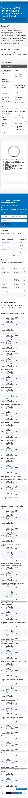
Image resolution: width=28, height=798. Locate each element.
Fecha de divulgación (19, 85)
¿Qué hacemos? (4, 2)
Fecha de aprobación (7, 90)
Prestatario (5, 79)
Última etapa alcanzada (20, 121)
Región (3, 106)
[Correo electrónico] (3, 793)
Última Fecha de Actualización (18, 127)
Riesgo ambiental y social (6, 116)
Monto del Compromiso (7, 111)
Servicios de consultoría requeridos (7, 122)
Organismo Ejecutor (19, 97)
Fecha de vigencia (18, 90)
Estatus (16, 70)
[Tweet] (8, 793)
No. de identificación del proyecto (7, 71)
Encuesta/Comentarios (21, 788)
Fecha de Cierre (18, 115)
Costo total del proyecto (5, 98)
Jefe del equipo (18, 74)
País (3, 85)
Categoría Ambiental (19, 111)
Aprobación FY (18, 106)
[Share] (14, 793)
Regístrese (5, 224)
